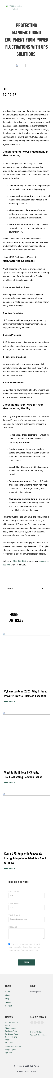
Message (12, 927)
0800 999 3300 (19, 561)
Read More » (9, 701)
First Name (13, 891)
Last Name (13, 903)
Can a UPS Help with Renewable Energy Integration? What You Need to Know (25, 858)
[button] (47, 8)
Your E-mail (14, 915)
